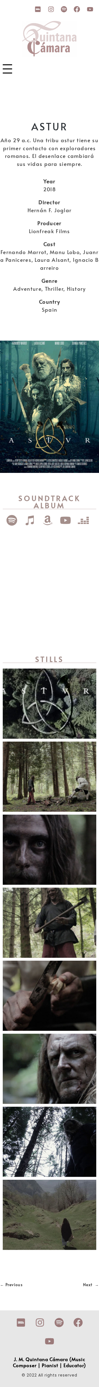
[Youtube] (90, 9)
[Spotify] (63, 9)
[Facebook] (77, 9)
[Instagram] (51, 9)
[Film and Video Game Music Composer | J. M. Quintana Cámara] (49, 39)
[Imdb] (38, 9)
